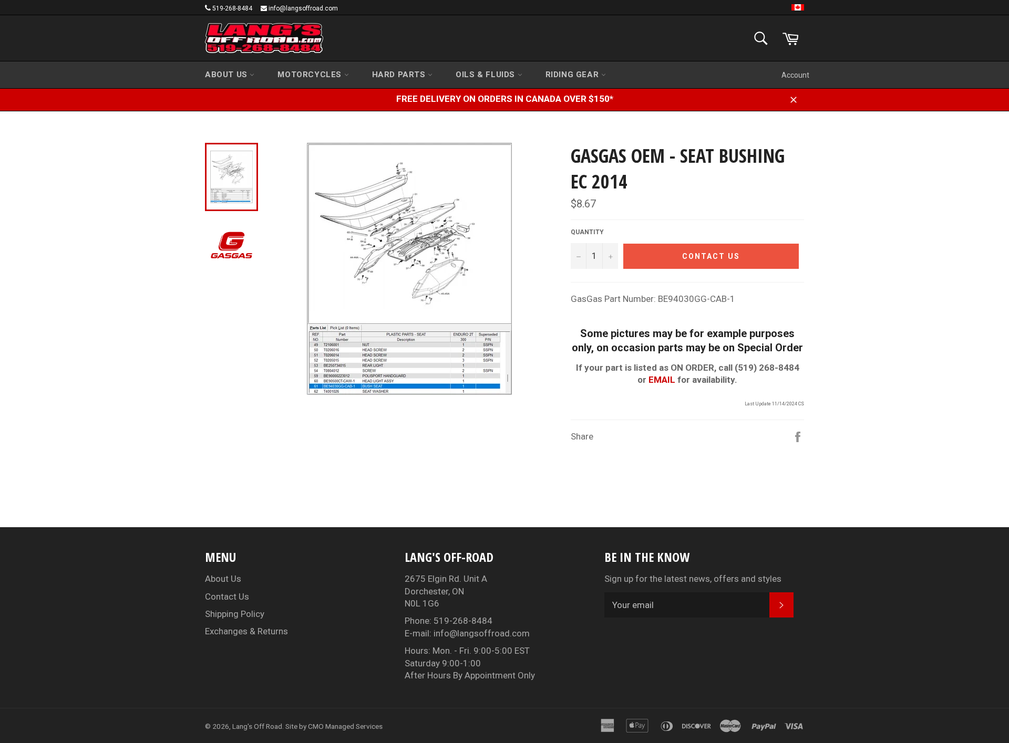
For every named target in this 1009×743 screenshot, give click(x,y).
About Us (227, 74)
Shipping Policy (234, 614)
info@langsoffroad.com (303, 8)
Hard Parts (400, 74)
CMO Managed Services (345, 726)
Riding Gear (573, 74)
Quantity (587, 232)
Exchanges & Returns (246, 631)
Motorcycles (310, 74)
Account (795, 75)
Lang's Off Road (257, 726)
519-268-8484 (232, 8)
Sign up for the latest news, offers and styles (692, 578)
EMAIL (661, 379)
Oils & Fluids (486, 74)
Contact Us (227, 596)
